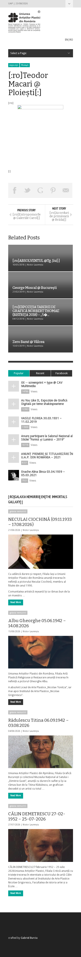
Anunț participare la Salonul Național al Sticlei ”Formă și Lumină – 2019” (47, 437)
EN (66, 39)
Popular (19, 373)
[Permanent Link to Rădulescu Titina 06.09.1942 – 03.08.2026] (40, 751)
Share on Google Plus (40, 190)
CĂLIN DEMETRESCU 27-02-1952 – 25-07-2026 (36, 816)
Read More (15, 602)
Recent (40, 373)
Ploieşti (25, 65)
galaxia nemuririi (18, 511)
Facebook (62, 373)
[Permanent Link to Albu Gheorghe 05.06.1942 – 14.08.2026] (40, 652)
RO (71, 39)
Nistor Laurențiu (31, 530)
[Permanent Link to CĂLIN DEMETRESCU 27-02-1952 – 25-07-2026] (40, 845)
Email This (66, 190)
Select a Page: (69, 4)
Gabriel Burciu (29, 937)
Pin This (53, 190)
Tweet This (27, 190)
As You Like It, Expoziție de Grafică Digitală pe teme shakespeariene (44, 402)
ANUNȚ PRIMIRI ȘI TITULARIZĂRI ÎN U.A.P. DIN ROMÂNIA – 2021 (47, 455)
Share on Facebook (14, 190)
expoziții (14, 65)
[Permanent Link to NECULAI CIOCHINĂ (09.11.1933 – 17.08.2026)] (40, 552)
